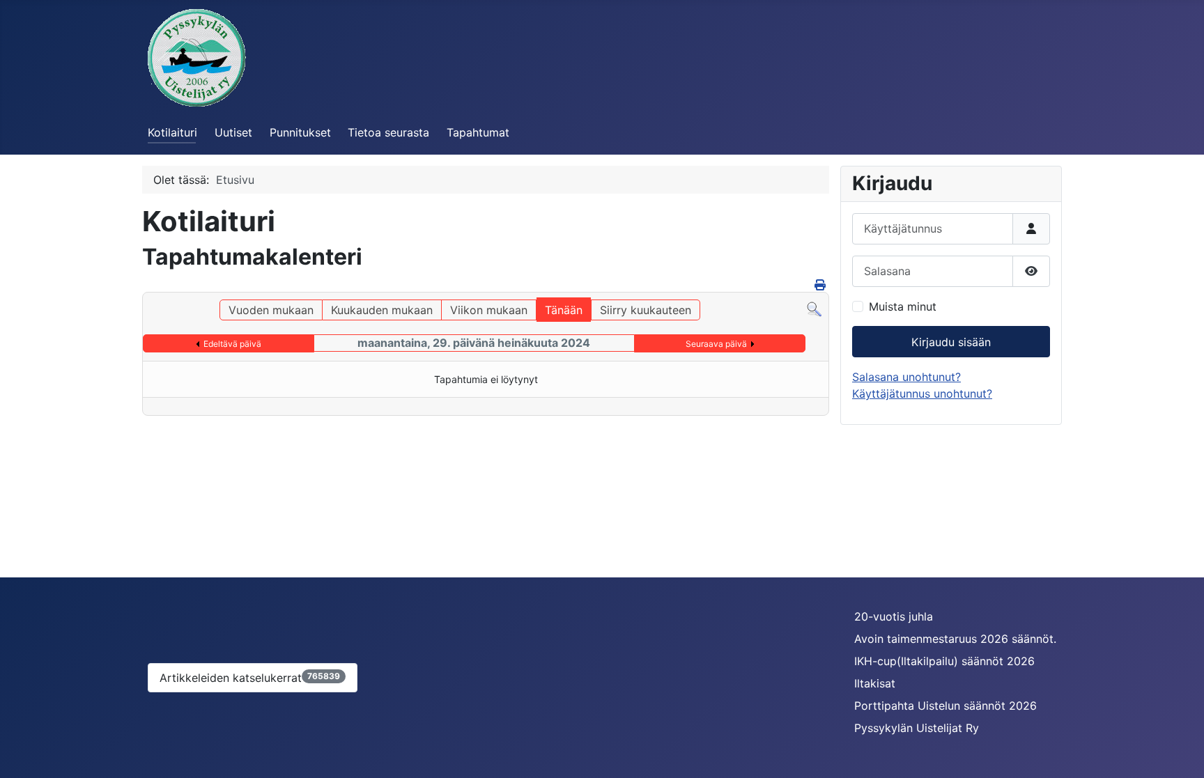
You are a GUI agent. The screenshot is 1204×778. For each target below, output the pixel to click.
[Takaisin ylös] (1179, 752)
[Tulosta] (820, 285)
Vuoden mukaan (271, 310)
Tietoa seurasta (388, 132)
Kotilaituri (172, 132)
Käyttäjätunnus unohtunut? (922, 393)
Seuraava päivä (716, 344)
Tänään (563, 310)
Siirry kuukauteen (645, 310)
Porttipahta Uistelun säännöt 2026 (945, 706)
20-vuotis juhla (893, 616)
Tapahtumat (478, 132)
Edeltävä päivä (232, 344)
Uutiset (233, 132)
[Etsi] (814, 308)
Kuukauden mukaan (382, 310)
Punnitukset (300, 132)
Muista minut (902, 306)
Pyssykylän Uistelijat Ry (916, 728)
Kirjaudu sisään (951, 342)
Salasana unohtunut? (906, 377)
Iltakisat (874, 683)
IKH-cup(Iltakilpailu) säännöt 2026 (944, 661)
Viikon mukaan (488, 310)
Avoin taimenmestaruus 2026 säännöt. (955, 639)
